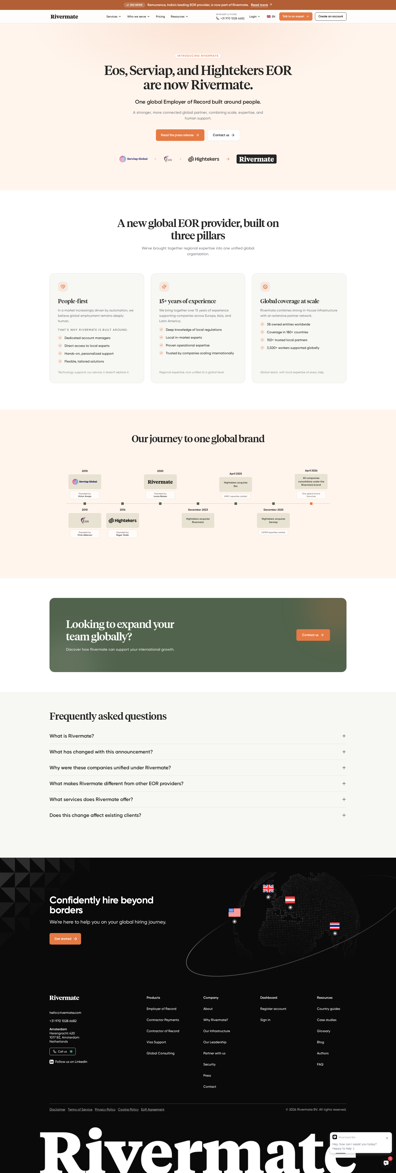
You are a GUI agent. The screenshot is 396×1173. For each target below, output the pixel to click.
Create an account (330, 16)
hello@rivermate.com (65, 1013)
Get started (62, 939)
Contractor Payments (163, 1020)
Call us (62, 1051)
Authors (323, 1053)
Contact (209, 1087)
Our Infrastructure (216, 1031)
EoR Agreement (152, 1109)
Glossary (323, 1031)
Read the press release (177, 135)
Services (111, 16)
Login (253, 16)
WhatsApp (221, 14)
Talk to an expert (293, 16)
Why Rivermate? (215, 1020)
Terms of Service (80, 1109)
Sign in (265, 1020)
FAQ (320, 1064)
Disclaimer (57, 1109)
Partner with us (214, 1053)
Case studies (326, 1020)
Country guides (328, 1009)
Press (207, 1075)
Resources (177, 16)
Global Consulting (160, 1053)
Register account (273, 1009)
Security (209, 1064)
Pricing (160, 16)
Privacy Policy (105, 1109)
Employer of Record (161, 1009)
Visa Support (156, 1042)
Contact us (221, 135)
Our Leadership (214, 1042)
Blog (320, 1042)
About (208, 1009)
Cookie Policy (128, 1109)
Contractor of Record (163, 1031)
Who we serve (136, 16)
